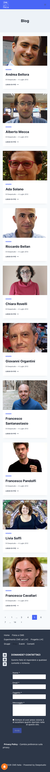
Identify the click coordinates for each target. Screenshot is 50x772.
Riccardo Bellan (18, 246)
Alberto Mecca (17, 132)
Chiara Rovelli (16, 304)
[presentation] (25, 51)
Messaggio (18, 703)
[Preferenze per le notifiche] (4, 766)
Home (7, 635)
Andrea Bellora (17, 74)
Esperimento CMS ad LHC (16, 639)
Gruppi (7, 644)
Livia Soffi (13, 538)
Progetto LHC (37, 639)
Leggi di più (12, 84)
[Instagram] (5, 659)
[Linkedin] (5, 664)
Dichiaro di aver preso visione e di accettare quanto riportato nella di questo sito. (29, 722)
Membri (9, 69)
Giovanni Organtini (20, 361)
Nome (15, 673)
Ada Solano (14, 189)
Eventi (22, 644)
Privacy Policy (19, 724)
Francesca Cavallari (21, 596)
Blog (15, 644)
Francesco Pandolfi (21, 481)
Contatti (30, 644)
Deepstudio (11, 80)
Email (15, 683)
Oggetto (16, 693)
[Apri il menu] (45, 4)
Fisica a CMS (18, 635)
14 (15, 622)
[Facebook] (5, 655)
